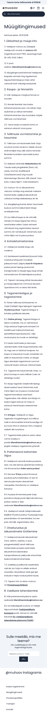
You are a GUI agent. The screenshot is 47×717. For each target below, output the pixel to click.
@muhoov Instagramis (24, 672)
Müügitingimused (14, 692)
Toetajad (10, 703)
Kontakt (9, 709)
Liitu (23, 659)
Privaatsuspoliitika (14, 698)
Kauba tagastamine (15, 686)
